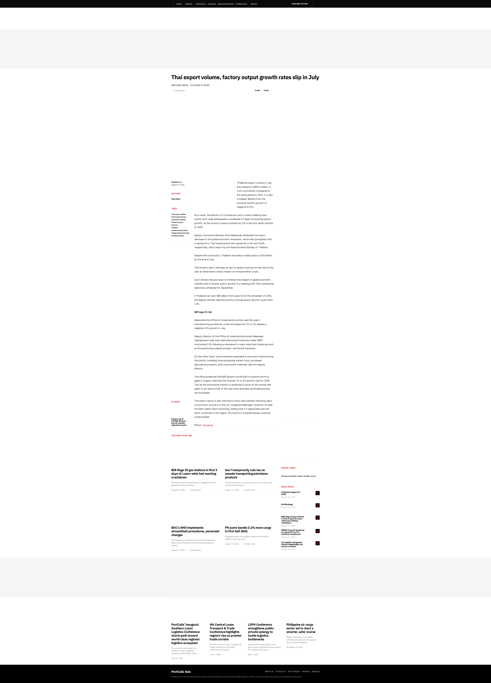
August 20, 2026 (288, 549)
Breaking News (179, 85)
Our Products (294, 671)
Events (254, 4)
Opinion (188, 4)
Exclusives (201, 4)
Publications (241, 4)
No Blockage (287, 504)
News (179, 4)
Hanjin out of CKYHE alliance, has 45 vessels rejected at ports (178, 422)
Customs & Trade (200, 85)
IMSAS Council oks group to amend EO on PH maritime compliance (292, 532)
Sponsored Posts (226, 4)
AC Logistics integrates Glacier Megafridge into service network (292, 544)
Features (212, 4)
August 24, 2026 (288, 497)
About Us (269, 671)
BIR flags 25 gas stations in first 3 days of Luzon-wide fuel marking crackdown (292, 519)
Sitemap (316, 671)
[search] (316, 4)
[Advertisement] (245, 49)
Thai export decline (178, 214)
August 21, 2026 (288, 526)
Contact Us (281, 671)
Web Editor (176, 199)
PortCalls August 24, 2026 (290, 493)
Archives (306, 671)
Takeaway (207, 425)
